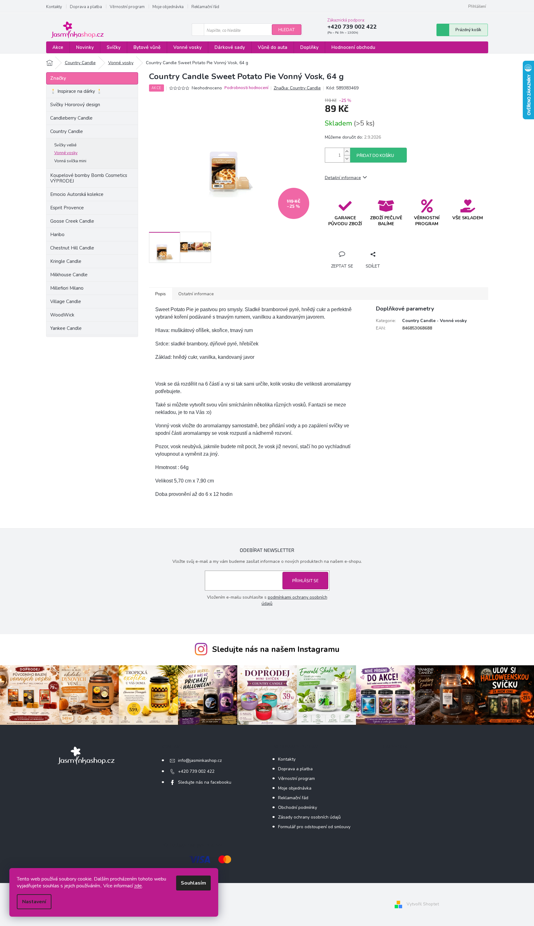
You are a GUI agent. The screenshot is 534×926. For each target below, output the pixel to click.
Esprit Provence (67, 208)
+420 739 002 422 (196, 771)
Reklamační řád (205, 7)
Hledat (286, 30)
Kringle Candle (65, 261)
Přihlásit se (305, 580)
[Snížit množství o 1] (347, 158)
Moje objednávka (168, 7)
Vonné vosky (66, 153)
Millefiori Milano (67, 288)
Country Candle (66, 131)
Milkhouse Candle (69, 275)
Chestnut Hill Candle (72, 248)
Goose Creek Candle (72, 221)
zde (138, 885)
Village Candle (65, 301)
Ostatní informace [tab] (196, 294)
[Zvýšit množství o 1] (347, 151)
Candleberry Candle (71, 118)
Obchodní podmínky (297, 807)
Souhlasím (193, 883)
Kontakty (54, 7)
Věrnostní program (127, 7)
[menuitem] (58, 47)
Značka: (297, 88)
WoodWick (62, 315)
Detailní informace (343, 178)
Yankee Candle (66, 328)
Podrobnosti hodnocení (246, 88)
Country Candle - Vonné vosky (434, 321)
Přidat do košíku (375, 156)
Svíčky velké (65, 145)
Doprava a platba (86, 7)
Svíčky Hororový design (75, 105)
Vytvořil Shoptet (423, 904)
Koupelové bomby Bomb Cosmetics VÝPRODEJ (88, 178)
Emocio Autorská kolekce (76, 194)
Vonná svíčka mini (70, 161)
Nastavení (34, 901)
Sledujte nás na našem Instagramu (275, 649)
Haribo (57, 234)
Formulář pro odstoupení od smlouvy (314, 827)
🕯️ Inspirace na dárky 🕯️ (76, 91)
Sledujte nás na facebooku (204, 782)
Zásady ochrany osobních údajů (309, 817)
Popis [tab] (160, 294)
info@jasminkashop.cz (200, 760)
